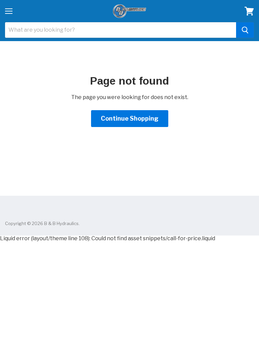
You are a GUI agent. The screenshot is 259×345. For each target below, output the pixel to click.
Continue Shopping (130, 118)
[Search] (245, 30)
